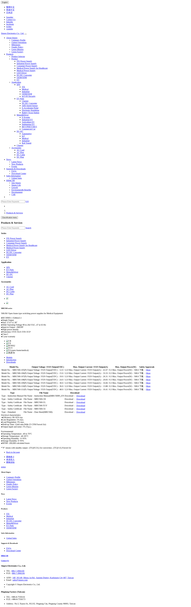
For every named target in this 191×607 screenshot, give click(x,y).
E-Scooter (26, 117)
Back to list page (13, 452)
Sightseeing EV (28, 124)
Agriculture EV (28, 122)
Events (14, 166)
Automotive (27, 134)
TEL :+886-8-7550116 (15, 597)
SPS (18, 84)
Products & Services (14, 213)
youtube (9, 29)
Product (14, 59)
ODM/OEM (27, 94)
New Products (17, 164)
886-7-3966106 (18, 573)
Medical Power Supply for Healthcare (32, 68)
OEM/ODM (22, 77)
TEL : (9, 571)
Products (9, 54)
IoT (23, 136)
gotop (3, 467)
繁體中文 (10, 7)
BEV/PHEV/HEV (29, 127)
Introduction (11, 360)
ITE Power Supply (24, 61)
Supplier (9, 17)
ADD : (9, 578)
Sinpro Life (16, 185)
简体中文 (10, 10)
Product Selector (18, 56)
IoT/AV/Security (28, 96)
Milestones (15, 45)
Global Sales (16, 178)
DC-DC (20, 131)
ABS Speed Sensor (30, 106)
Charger (25, 101)
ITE (23, 87)
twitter (8, 26)
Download (80, 396)
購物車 (10, 457)
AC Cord (20, 150)
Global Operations (19, 42)
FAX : (9, 573)
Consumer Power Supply (27, 66)
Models (9, 357)
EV (18, 80)
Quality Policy (17, 47)
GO (27, 201)
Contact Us (10, 19)
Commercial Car (28, 129)
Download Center (18, 173)
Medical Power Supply (26, 70)
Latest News (16, 162)
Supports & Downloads (16, 169)
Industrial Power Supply (27, 63)
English (5, 2)
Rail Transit (26, 143)
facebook (10, 24)
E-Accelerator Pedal (30, 108)
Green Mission (17, 49)
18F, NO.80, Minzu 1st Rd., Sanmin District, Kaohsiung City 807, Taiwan (43, 578)
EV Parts (20, 99)
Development (16, 192)
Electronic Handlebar (30, 110)
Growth (14, 187)
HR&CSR (10, 180)
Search (28, 228)
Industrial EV (27, 120)
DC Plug (20, 157)
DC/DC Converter (24, 75)
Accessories (16, 148)
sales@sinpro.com (20, 580)
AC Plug (20, 152)
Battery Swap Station (30, 113)
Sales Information (13, 176)
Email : (9, 580)
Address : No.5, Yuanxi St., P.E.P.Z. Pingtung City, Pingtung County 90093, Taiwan (40, 604)
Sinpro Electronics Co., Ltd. (12, 33)
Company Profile (18, 40)
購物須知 (10, 462)
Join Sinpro (16, 183)
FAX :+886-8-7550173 (15, 599)
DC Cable (21, 155)
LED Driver (22, 73)
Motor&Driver (23, 115)
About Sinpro (11, 38)
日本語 (9, 12)
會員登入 (10, 459)
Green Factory (17, 52)
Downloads (11, 362)
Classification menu (9, 218)
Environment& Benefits (21, 190)
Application (16, 82)
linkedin (9, 22)
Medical (25, 89)
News (8, 159)
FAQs (13, 171)
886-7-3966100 (18, 571)
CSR (13, 194)
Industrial (25, 91)
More (148, 370)
